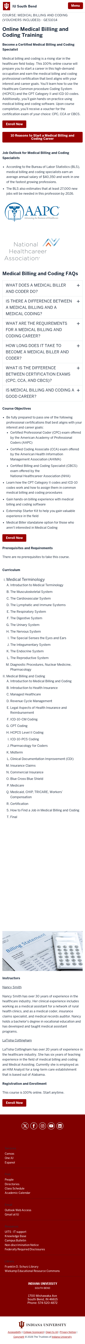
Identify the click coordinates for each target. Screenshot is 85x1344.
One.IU (9, 1158)
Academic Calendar (17, 1193)
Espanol (10, 1162)
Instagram (42, 1125)
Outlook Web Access (18, 1210)
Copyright (18, 1336)
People (9, 1179)
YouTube (51, 1125)
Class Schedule (15, 1188)
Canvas (9, 1153)
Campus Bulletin (15, 1240)
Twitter (25, 1125)
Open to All (52, 1332)
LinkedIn (59, 1125)
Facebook (33, 1125)
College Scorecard (33, 1332)
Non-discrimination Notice (22, 1245)
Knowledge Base (15, 1236)
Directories (12, 1184)
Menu (75, 6)
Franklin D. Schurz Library (21, 1266)
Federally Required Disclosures (25, 1249)
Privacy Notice (68, 1332)
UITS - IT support (15, 1232)
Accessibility (14, 1332)
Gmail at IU (12, 1214)
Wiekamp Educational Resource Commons (32, 1271)
